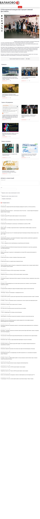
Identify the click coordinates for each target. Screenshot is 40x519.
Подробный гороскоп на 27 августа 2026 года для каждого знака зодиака (14, 370)
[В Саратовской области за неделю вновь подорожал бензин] (10, 148)
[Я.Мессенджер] (2, 16)
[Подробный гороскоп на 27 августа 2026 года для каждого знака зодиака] (9, 369)
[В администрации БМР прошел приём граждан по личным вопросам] (5, 214)
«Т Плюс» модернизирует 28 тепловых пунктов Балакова (11, 312)
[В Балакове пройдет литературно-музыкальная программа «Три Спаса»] (10, 165)
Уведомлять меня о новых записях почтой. (9, 196)
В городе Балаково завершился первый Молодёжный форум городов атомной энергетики (17, 288)
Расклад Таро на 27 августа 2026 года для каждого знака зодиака (13, 366)
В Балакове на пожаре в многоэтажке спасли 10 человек (11, 304)
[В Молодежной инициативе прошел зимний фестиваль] (9, 13)
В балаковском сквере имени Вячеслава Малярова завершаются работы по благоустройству (18, 206)
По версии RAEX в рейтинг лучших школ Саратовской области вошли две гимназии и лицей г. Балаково (10, 78)
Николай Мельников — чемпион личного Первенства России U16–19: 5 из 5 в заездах (28, 116)
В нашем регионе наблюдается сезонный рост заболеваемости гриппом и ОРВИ (15, 223)
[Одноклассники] (2, 21)
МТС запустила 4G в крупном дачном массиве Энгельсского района (13, 308)
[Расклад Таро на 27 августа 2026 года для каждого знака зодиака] (9, 365)
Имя (1, 187)
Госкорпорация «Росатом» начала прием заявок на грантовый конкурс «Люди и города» (29, 155)
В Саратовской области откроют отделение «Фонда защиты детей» (13, 257)
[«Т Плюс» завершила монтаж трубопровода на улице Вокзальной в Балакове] (5, 241)
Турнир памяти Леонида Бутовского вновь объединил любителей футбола (14, 362)
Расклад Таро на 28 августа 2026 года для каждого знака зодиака (13, 270)
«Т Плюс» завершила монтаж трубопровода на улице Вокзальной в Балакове (15, 243)
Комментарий (3, 179)
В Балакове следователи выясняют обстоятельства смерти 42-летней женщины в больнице (18, 348)
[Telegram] (2, 23)
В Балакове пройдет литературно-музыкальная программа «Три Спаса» (9, 172)
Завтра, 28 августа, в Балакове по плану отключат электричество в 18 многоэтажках (16, 219)
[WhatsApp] (2, 31)
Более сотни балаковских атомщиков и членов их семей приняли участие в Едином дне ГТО (18, 374)
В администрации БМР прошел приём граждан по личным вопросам (13, 215)
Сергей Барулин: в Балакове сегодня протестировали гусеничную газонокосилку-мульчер (10, 95)
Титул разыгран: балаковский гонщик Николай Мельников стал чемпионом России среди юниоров (19, 335)
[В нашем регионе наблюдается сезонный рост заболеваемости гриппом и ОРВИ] (5, 222)
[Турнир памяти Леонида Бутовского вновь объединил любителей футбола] (9, 361)
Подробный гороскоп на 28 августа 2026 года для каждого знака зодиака (14, 274)
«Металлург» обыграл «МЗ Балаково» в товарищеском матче (12, 292)
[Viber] (2, 28)
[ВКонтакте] (2, 18)
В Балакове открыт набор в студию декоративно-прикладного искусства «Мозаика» (16, 339)
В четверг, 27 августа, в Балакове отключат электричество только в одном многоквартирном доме (19, 300)
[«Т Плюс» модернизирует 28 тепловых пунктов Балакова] (29, 71)
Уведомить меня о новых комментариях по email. (11, 192)
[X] (2, 26)
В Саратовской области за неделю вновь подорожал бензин (12, 261)
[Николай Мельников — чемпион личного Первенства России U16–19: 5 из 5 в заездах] (29, 109)
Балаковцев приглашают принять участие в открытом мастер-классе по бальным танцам (10, 134)
